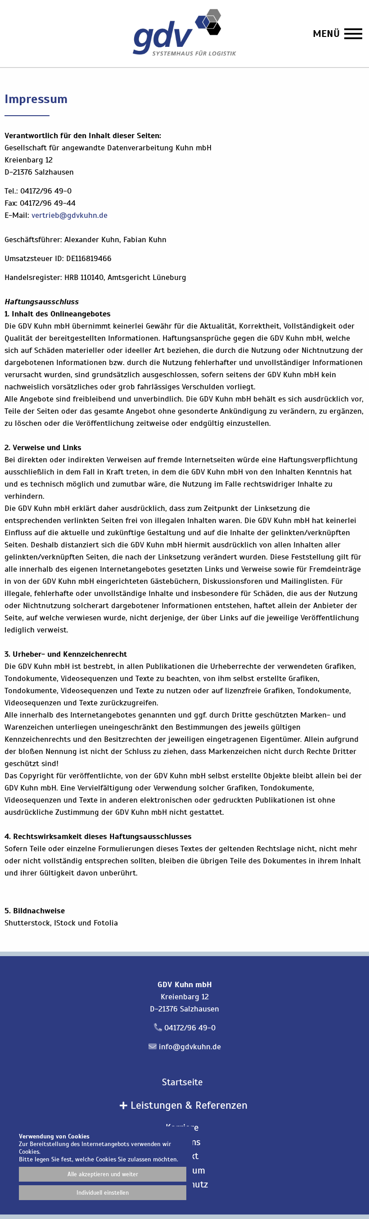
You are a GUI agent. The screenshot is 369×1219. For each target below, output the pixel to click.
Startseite (182, 1082)
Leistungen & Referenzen (187, 1105)
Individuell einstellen (102, 1192)
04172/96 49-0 (190, 1028)
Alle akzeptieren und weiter (103, 1174)
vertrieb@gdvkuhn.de (70, 215)
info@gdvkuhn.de (190, 1047)
